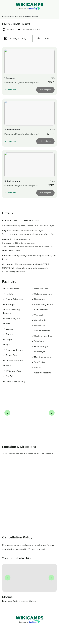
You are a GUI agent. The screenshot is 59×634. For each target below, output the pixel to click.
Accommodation (10, 16)
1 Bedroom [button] (10, 78)
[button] (17, 38)
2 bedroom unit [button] (13, 129)
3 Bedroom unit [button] (12, 181)
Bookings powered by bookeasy (29, 625)
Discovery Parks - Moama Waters (19, 601)
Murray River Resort (29, 16)
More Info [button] (11, 90)
